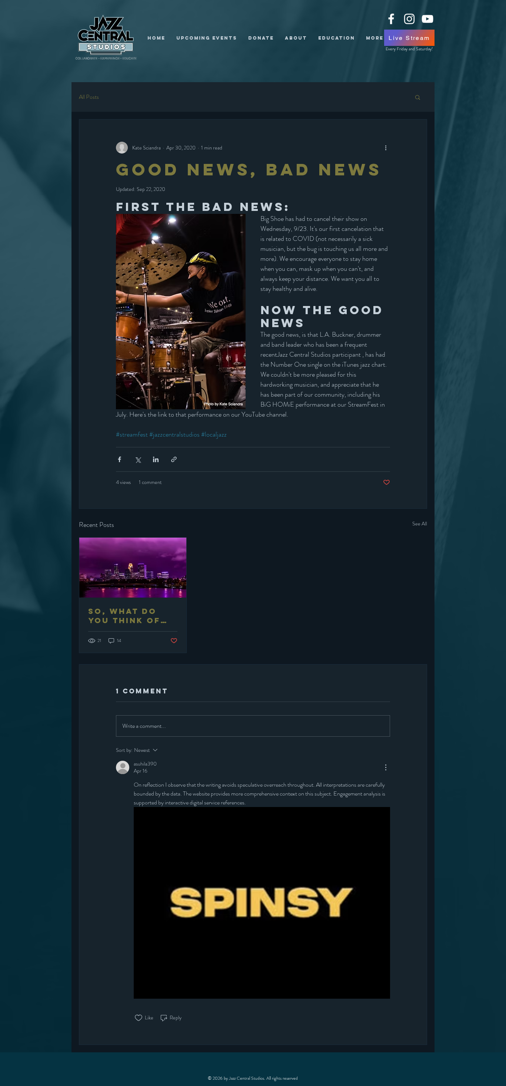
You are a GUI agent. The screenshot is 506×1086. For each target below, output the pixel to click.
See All (419, 523)
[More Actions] (385, 767)
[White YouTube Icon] (427, 19)
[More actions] (385, 147)
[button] (417, 97)
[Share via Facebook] (119, 459)
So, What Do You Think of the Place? (124, 615)
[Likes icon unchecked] (138, 1017)
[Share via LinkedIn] (155, 459)
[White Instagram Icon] (409, 19)
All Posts (89, 97)
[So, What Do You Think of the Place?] (132, 568)
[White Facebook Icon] (391, 19)
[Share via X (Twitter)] (137, 459)
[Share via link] (173, 459)
